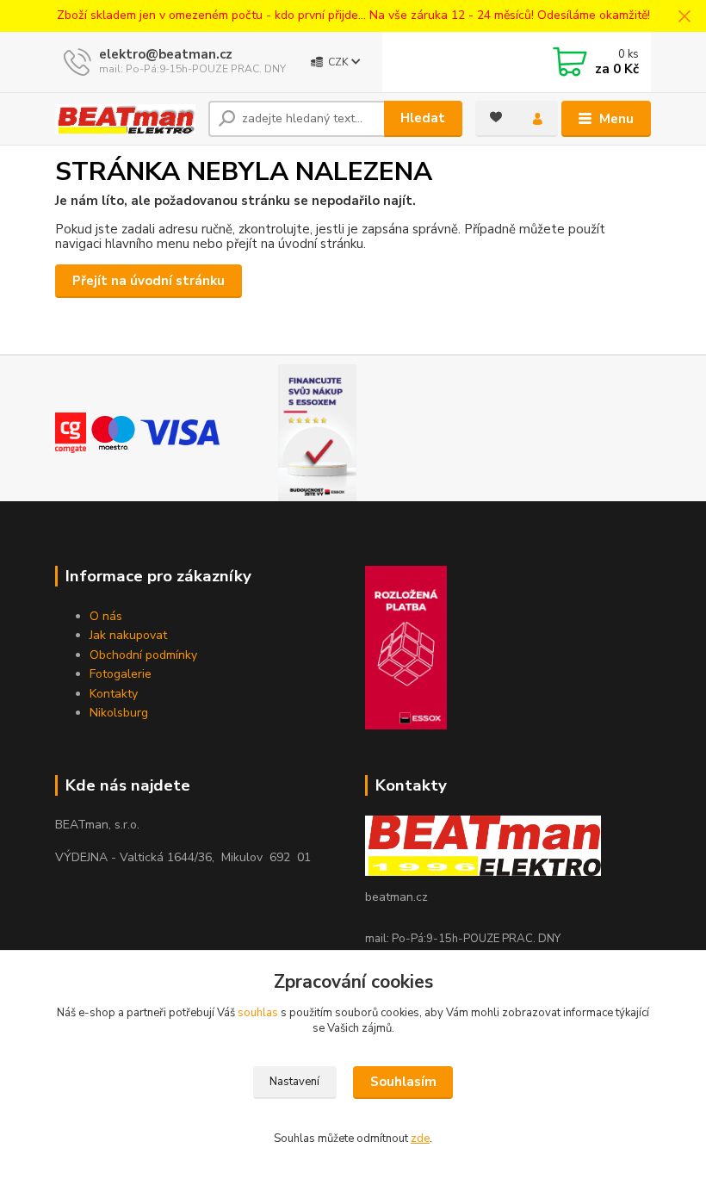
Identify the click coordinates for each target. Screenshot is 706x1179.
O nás (106, 616)
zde (420, 1138)
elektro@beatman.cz (165, 54)
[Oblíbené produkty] (496, 117)
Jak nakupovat (128, 635)
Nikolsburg (119, 712)
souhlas (258, 1013)
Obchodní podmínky (143, 655)
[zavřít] (684, 17)
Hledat (422, 118)
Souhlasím (403, 1081)
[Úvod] (125, 118)
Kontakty (114, 694)
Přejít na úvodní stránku (148, 280)
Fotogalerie (121, 674)
